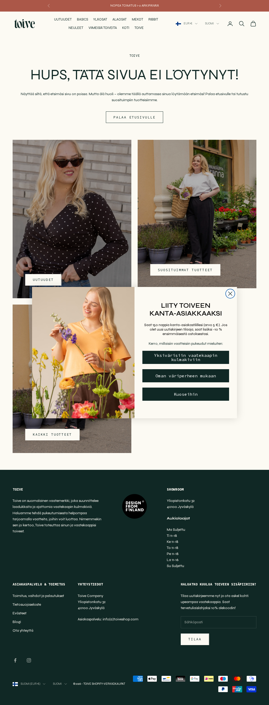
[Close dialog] (230, 293)
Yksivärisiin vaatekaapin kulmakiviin (185, 357)
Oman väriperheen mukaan (186, 375)
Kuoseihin (186, 394)
